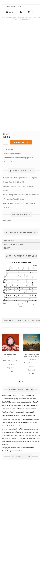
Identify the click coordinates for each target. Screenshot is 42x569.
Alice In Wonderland (29, 195)
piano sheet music (18, 402)
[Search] (38, 3)
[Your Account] (21, 12)
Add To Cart (20, 142)
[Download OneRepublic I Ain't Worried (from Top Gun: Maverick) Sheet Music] (31, 342)
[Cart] (29, 12)
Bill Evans (20, 199)
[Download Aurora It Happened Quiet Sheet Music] (10, 342)
